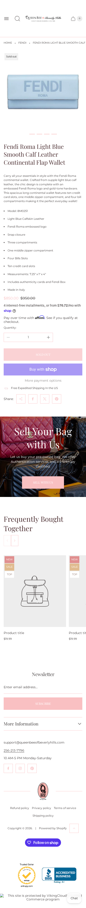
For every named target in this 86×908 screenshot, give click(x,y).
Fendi (22, 42)
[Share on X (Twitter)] (44, 398)
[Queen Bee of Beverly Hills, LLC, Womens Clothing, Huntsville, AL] (59, 875)
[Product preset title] (35, 591)
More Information (21, 724)
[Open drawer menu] (6, 19)
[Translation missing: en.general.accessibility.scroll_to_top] (74, 828)
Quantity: (10, 327)
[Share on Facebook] (32, 398)
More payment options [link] (43, 380)
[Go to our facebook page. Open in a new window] (8, 768)
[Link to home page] (43, 791)
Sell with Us (43, 482)
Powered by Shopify (53, 828)
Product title (14, 633)
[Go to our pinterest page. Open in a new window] (32, 768)
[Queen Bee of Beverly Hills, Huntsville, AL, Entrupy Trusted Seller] (24, 888)
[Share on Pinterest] (56, 398)
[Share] (20, 398)
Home (8, 42)
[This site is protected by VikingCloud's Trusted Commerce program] (43, 897)
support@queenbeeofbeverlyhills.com (34, 742)
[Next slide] (14, 540)
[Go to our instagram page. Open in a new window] (20, 768)
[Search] (17, 19)
